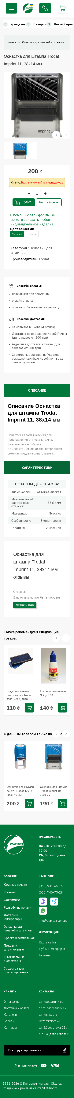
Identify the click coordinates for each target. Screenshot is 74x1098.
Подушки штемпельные (14, 947)
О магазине (12, 1001)
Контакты (10, 1027)
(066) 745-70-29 (51, 892)
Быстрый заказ (48, 202)
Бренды (9, 1021)
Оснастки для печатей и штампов (18, 928)
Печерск (39, 24)
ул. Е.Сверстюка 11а (53, 1027)
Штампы (10, 892)
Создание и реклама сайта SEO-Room (30, 1088)
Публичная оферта (52, 949)
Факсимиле (12, 900)
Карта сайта (47, 942)
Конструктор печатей (24, 1050)
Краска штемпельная (19, 938)
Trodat (44, 259)
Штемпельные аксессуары (14, 959)
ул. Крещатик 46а (51, 1001)
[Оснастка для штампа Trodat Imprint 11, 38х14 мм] (37, 105)
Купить (27, 202)
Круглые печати (15, 884)
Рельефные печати (17, 907)
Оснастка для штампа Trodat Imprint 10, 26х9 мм (53, 790)
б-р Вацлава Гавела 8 (54, 1034)
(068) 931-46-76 (45, 8)
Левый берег (63, 24)
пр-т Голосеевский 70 (53, 1008)
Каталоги (10, 1014)
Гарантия (45, 955)
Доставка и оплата (17, 1008)
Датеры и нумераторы (13, 917)
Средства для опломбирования (16, 970)
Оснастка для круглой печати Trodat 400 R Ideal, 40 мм (20, 790)
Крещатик (18, 24)
